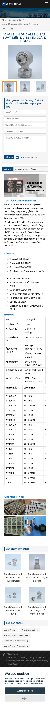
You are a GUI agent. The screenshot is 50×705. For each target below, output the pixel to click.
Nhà (4, 20)
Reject (25, 698)
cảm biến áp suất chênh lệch (16, 635)
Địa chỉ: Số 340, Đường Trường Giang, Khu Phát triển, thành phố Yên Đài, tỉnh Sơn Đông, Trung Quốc (27, 660)
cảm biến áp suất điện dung (16, 641)
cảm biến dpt (10, 630)
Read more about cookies (30, 683)
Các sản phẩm (15, 20)
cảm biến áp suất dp (29, 630)
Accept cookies (25, 690)
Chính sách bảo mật (28, 157)
